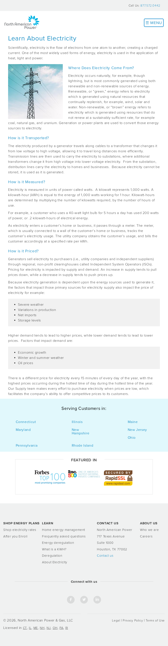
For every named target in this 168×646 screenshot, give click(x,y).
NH (42, 628)
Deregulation (52, 556)
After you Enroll (15, 536)
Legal (116, 620)
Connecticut (26, 422)
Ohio (132, 437)
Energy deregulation (58, 543)
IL (30, 628)
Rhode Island (82, 445)
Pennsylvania (27, 445)
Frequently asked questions (64, 536)
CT (25, 628)
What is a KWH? (54, 549)
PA (61, 628)
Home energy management (63, 530)
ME (35, 628)
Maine (133, 422)
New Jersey (137, 430)
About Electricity (54, 562)
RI (66, 628)
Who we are (149, 530)
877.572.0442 (150, 5)
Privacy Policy (133, 620)
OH (55, 628)
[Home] (21, 22)
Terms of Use (155, 620)
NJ (49, 628)
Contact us (105, 556)
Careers (146, 536)
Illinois (77, 422)
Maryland (23, 430)
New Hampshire (80, 431)
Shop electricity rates (19, 530)
